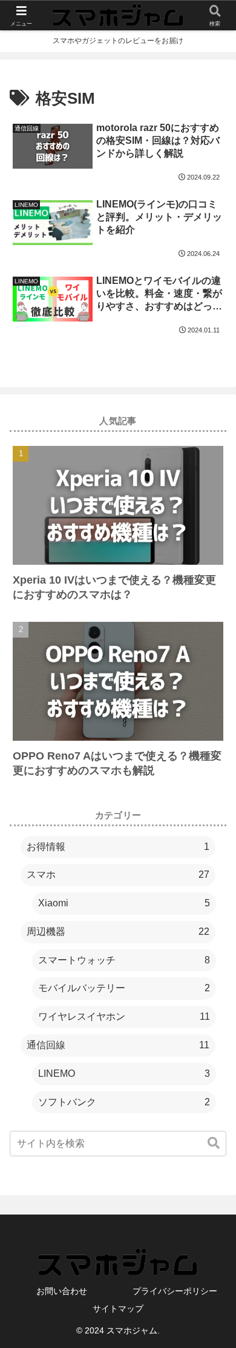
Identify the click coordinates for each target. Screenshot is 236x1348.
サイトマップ (118, 1308)
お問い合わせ (61, 1291)
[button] (214, 1143)
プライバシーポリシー (175, 1291)
